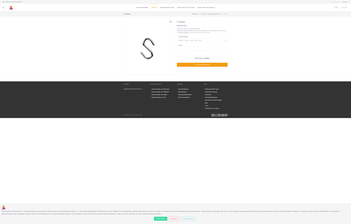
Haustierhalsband (183, 89)
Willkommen (195, 14)
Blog (206, 103)
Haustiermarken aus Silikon (159, 94)
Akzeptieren (160, 218)
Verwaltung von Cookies (212, 108)
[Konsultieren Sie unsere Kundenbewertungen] (336, 2)
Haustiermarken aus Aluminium (160, 89)
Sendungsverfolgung (211, 92)
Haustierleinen (182, 92)
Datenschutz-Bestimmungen (213, 100)
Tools (206, 105)
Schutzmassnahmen (184, 97)
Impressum (208, 94)
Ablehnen (174, 218)
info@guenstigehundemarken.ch (132, 89)
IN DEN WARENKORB (203, 64)
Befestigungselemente (214, 14)
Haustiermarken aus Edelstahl (160, 92)
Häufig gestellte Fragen (212, 89)
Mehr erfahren (188, 218)
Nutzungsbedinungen (211, 97)
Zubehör (203, 14)
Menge (180, 45)
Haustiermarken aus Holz (158, 97)
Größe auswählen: (184, 36)
